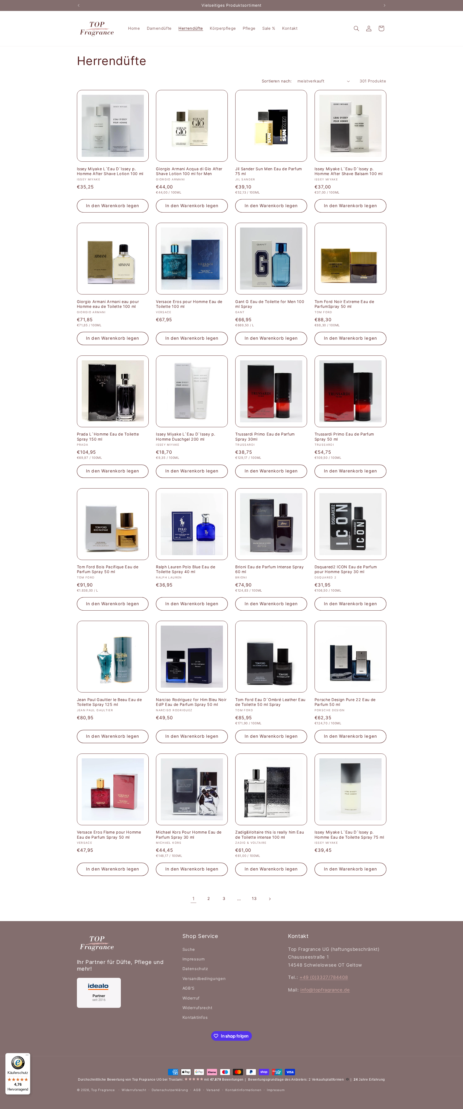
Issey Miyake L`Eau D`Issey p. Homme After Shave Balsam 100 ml (348, 171)
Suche (188, 949)
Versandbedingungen (204, 978)
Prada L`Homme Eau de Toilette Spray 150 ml (108, 436)
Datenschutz (195, 968)
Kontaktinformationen (243, 1090)
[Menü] (27, 1056)
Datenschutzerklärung (170, 1090)
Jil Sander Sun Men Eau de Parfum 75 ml (268, 171)
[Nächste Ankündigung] (384, 5)
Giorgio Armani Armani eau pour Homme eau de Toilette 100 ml (108, 304)
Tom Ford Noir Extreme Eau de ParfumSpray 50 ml (344, 304)
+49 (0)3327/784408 (324, 977)
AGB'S (188, 988)
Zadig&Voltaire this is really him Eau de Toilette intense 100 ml (269, 834)
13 (254, 898)
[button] (356, 28)
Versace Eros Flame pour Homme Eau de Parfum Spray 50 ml (109, 834)
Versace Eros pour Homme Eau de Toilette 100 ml (189, 304)
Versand (213, 1090)
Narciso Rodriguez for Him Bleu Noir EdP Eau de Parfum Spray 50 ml (191, 702)
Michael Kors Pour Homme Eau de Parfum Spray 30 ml (189, 834)
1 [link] (193, 898)
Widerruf (191, 998)
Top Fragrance (103, 1090)
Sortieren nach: (277, 81)
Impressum (193, 959)
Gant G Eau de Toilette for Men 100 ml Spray (269, 304)
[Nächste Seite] (269, 899)
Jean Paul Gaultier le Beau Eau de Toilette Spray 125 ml (109, 702)
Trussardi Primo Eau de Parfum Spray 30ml (265, 436)
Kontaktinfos (195, 1017)
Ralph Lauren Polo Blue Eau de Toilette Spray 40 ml (185, 569)
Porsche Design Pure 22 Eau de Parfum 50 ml (345, 702)
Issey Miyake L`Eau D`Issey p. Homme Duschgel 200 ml (185, 436)
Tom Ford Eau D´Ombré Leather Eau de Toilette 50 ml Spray (270, 702)
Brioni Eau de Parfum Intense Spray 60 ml (269, 569)
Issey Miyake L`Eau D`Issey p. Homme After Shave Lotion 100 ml (110, 171)
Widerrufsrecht (197, 1007)
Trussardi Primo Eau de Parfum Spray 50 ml (344, 436)
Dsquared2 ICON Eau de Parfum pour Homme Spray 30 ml (346, 569)
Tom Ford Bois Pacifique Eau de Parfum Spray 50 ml (108, 569)
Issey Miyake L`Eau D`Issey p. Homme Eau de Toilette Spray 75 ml (349, 834)
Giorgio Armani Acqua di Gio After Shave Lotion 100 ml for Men (189, 171)
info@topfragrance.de (325, 990)
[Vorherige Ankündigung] (78, 5)
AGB (197, 1090)
